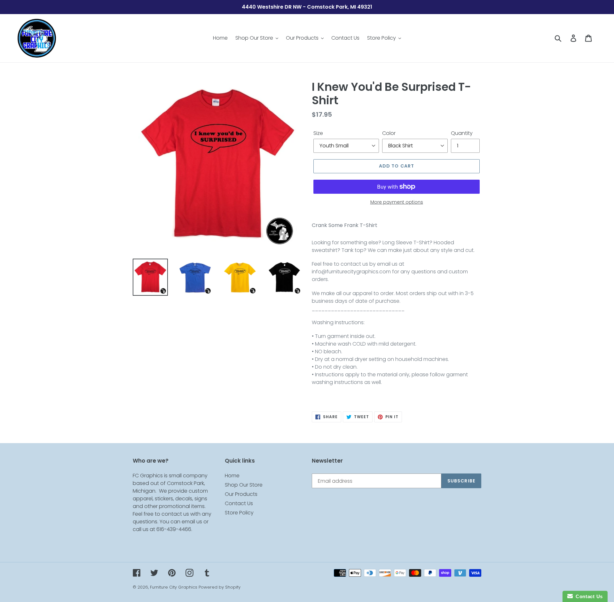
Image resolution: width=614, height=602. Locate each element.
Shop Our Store (244, 485)
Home (232, 475)
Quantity (462, 133)
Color (389, 133)
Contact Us (239, 503)
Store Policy (239, 512)
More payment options (396, 202)
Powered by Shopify (219, 587)
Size (318, 133)
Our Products (241, 494)
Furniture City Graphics (173, 587)
